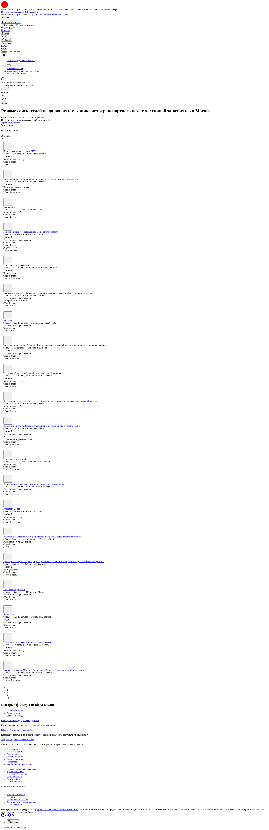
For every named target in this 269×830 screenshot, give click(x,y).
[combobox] (14, 82)
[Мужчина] (7, 146)
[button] (4, 46)
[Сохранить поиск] (4, 100)
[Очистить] (5, 89)
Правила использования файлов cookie (49, 14)
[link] (6, 39)
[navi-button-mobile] (4, 54)
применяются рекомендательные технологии (56, 809)
